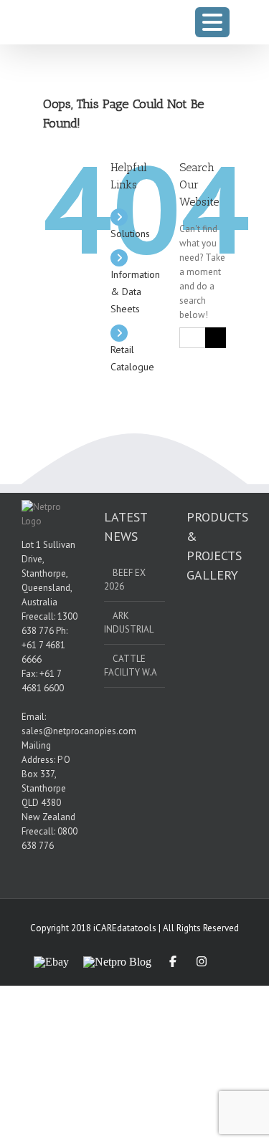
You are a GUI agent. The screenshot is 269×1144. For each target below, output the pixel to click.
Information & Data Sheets (135, 291)
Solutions (130, 233)
